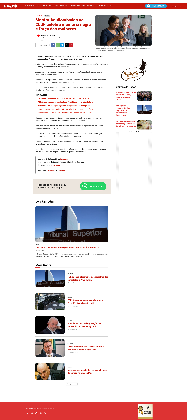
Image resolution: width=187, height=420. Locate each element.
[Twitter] (45, 413)
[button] (177, 6)
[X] (67, 45)
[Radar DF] (10, 6)
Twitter (62, 171)
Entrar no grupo (56, 165)
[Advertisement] (133, 161)
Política (47, 15)
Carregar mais (71, 384)
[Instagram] (41, 413)
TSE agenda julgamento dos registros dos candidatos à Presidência (65, 98)
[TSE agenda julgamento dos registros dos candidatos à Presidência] (71, 224)
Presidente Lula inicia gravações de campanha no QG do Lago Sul (64, 106)
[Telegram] (62, 45)
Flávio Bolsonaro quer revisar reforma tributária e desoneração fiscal (65, 109)
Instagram (64, 159)
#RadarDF (52, 171)
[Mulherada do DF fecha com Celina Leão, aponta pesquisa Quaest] (144, 96)
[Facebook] (53, 45)
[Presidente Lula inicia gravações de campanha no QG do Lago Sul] (50, 325)
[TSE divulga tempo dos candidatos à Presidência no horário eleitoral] (50, 301)
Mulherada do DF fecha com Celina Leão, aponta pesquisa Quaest (126, 96)
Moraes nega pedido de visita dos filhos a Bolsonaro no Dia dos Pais (65, 113)
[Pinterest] (71, 45)
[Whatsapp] (32, 413)
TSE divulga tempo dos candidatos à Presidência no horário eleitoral (65, 102)
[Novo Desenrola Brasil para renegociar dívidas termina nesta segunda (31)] (144, 124)
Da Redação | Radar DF (48, 35)
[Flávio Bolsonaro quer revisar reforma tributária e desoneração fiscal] (50, 348)
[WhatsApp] (58, 45)
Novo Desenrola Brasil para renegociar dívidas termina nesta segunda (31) (126, 124)
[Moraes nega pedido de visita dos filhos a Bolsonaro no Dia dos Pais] (50, 371)
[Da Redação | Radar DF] (38, 35)
